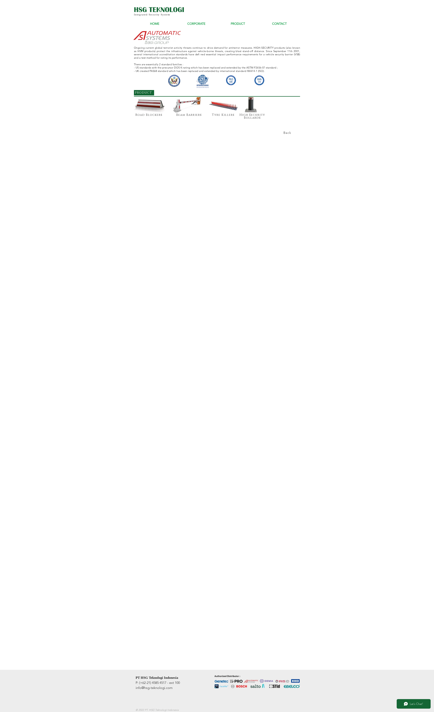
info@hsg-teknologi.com (154, 688)
